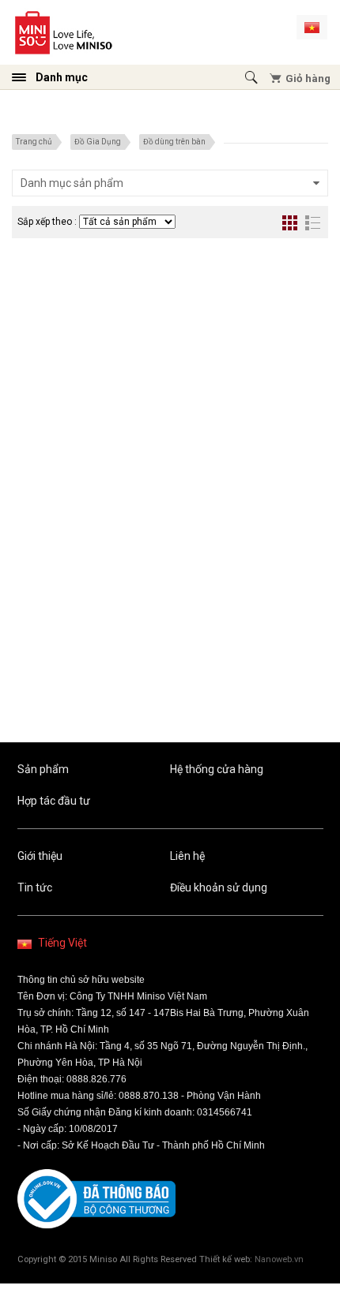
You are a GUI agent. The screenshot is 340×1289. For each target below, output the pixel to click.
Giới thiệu (39, 856)
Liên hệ (187, 856)
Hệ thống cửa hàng (216, 769)
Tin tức (34, 887)
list (312, 222)
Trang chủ (34, 141)
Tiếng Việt (62, 942)
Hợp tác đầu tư (53, 800)
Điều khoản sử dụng (218, 887)
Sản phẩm (43, 769)
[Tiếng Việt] (312, 27)
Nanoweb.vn (279, 1259)
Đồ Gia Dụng (97, 141)
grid (289, 222)
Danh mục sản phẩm (72, 183)
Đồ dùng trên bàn (174, 141)
